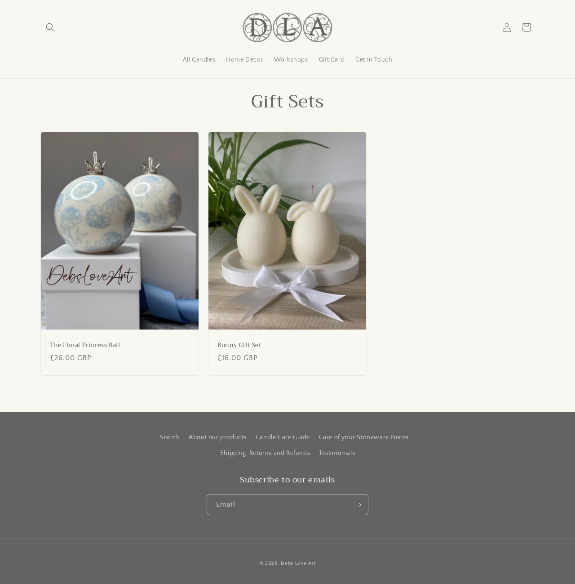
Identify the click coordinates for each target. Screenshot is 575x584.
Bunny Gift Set (239, 345)
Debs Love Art (298, 563)
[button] (50, 27)
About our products (218, 437)
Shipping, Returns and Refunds (265, 453)
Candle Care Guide (283, 437)
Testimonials (337, 453)
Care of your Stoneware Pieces (364, 437)
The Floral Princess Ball (85, 345)
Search (169, 437)
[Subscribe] (358, 505)
